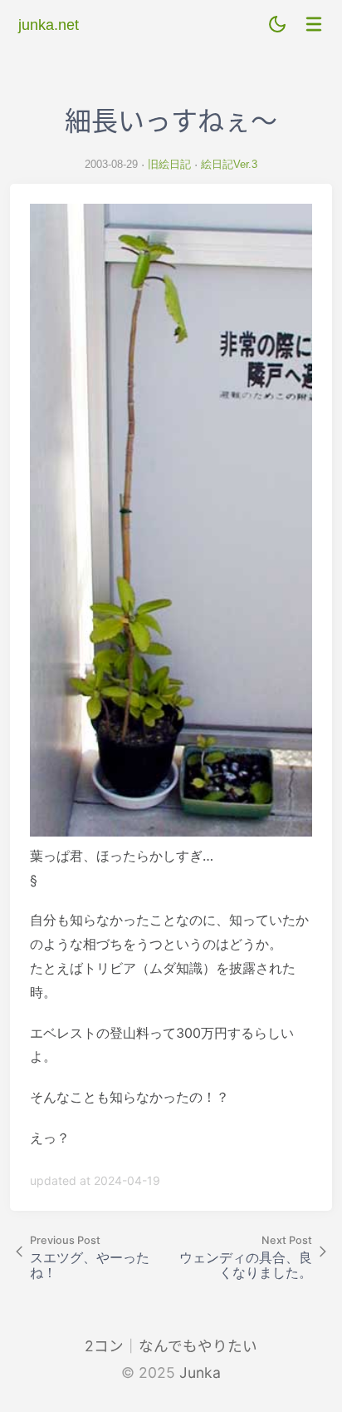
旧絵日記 (169, 164)
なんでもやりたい (198, 1346)
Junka (200, 1372)
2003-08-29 (111, 164)
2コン (104, 1346)
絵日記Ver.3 (229, 164)
